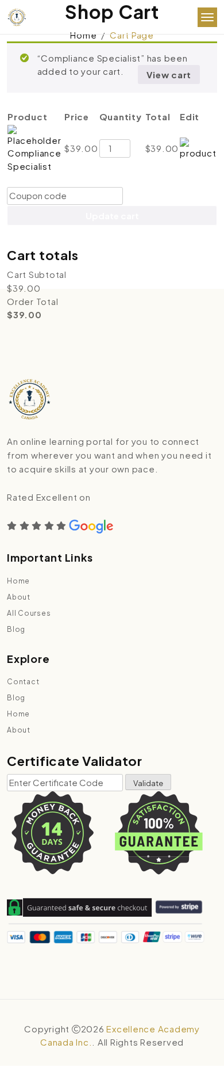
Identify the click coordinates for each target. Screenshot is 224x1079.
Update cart (112, 215)
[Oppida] (17, 17)
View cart (168, 74)
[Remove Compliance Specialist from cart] (198, 147)
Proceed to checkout (112, 236)
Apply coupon (163, 195)
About (18, 597)
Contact (23, 681)
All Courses (29, 613)
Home (83, 34)
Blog (16, 629)
